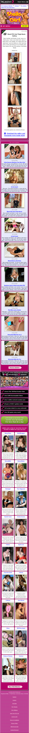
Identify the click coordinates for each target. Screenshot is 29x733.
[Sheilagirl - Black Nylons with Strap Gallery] (14, 250)
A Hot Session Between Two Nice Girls (14, 162)
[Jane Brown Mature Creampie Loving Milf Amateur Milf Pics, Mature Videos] (21, 611)
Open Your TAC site (14, 713)
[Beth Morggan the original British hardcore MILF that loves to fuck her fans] (21, 443)
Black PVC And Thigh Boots (14, 211)
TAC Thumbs (14, 706)
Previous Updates (14, 367)
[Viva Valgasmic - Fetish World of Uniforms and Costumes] (21, 499)
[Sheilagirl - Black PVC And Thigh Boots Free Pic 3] (14, 95)
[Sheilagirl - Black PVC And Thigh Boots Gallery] (14, 201)
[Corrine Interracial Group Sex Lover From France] (21, 666)
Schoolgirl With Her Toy (14, 359)
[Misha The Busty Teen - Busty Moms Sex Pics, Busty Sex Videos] (21, 471)
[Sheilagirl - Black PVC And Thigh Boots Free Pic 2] (14, 74)
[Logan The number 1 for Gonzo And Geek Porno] (8, 583)
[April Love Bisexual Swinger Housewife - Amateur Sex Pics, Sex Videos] (21, 555)
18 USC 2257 (14, 716)
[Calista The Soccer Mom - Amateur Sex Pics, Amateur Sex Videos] (8, 555)
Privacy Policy (14, 723)
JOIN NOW (25, 26)
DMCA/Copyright (14, 726)
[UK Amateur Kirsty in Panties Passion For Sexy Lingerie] (8, 666)
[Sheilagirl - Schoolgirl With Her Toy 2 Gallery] (14, 324)
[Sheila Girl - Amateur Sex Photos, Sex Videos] (8, 499)
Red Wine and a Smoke (14, 310)
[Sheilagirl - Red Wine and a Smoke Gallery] (14, 299)
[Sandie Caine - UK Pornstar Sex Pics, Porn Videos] (8, 527)
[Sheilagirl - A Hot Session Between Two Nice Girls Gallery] (14, 151)
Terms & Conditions (14, 720)
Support (14, 697)
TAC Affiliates (14, 710)
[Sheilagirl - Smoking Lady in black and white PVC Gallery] (14, 275)
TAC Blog (14, 703)
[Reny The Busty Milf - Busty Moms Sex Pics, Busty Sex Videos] (8, 443)
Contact (14, 700)
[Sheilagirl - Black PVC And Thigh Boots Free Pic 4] (14, 117)
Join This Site (21, 429)
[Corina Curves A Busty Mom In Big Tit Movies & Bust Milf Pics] (21, 527)
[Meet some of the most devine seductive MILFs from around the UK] (8, 471)
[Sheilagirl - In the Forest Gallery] (14, 225)
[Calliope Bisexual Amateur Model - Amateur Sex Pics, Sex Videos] (8, 611)
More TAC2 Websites (14, 686)
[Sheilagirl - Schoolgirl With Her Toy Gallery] (14, 348)
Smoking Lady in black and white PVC (14, 285)
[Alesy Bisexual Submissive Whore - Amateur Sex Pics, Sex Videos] (8, 638)
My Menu (6, 26)
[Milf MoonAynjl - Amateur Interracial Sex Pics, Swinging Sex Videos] (21, 638)
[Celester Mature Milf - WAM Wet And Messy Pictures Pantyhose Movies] (21, 583)
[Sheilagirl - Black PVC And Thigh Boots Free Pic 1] (14, 57)
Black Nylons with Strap (14, 260)
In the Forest (14, 236)
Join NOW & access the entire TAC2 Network (14, 420)
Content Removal (14, 730)
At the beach (14, 186)
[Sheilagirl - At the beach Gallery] (14, 176)
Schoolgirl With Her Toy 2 (15, 334)
